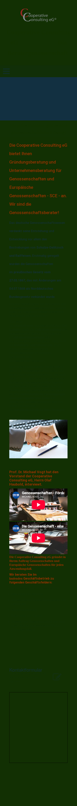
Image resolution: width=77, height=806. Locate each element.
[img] (38, 15)
